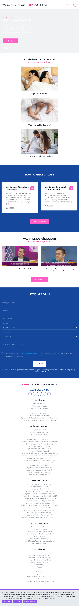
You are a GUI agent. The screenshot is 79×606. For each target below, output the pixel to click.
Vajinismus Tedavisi (39, 430)
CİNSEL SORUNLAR (39, 523)
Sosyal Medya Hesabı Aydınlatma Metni (39, 581)
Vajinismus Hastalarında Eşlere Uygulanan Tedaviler (39, 505)
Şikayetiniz (6, 333)
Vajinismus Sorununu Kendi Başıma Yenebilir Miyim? (39, 456)
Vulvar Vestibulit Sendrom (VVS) (39, 539)
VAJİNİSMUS (39, 400)
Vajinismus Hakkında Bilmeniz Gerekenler (39, 494)
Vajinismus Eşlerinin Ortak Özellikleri (39, 508)
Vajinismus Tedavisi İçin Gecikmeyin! (39, 484)
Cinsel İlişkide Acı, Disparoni (39, 543)
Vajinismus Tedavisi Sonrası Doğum (39, 439)
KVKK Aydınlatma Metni (29, 354)
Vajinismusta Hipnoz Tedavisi (39, 475)
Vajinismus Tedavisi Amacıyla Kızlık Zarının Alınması (39, 498)
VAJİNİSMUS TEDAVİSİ (39, 426)
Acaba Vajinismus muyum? (39, 413)
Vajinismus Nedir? (39, 404)
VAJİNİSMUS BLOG (40, 481)
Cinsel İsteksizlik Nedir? (39, 527)
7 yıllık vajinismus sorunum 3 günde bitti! (56, 188)
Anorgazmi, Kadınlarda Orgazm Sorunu (39, 532)
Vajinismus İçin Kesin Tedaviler (39, 489)
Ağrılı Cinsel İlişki (39, 536)
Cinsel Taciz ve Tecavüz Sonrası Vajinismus (39, 541)
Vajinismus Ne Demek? (39, 408)
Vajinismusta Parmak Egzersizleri (39, 472)
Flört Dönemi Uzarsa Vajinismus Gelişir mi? (39, 510)
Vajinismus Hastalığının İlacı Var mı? (39, 470)
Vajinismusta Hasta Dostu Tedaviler (39, 449)
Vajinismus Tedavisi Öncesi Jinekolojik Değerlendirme (40, 453)
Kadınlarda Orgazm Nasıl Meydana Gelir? (39, 534)
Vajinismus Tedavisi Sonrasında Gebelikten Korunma (39, 442)
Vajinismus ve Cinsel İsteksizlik (39, 437)
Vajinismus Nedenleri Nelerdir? (39, 416)
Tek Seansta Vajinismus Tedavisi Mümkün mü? (39, 460)
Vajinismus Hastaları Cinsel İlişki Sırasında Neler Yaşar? (39, 418)
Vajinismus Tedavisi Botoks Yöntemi (39, 468)
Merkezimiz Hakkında (39, 553)
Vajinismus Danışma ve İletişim (39, 555)
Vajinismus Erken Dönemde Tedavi (39, 458)
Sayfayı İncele (11, 41)
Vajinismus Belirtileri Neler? (39, 411)
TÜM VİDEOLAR (40, 280)
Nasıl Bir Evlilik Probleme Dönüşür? (39, 513)
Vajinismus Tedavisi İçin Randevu (39, 558)
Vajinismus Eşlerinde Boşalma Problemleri (40, 503)
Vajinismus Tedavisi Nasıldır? (39, 434)
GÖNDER (39, 364)
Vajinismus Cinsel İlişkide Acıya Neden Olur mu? (39, 420)
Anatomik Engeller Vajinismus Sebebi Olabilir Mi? (39, 496)
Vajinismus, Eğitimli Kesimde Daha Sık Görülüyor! (39, 517)
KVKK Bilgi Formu (39, 579)
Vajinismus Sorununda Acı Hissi (39, 487)
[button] (72, 5)
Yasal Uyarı (39, 572)
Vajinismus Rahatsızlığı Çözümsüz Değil (16, 188)
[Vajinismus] (30, 394)
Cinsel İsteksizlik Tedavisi (39, 529)
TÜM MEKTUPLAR (39, 221)
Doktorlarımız (39, 565)
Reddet (17, 602)
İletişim (39, 574)
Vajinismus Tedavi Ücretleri (39, 465)
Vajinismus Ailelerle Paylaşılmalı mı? (39, 515)
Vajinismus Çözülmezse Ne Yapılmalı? (39, 491)
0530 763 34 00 (39, 389)
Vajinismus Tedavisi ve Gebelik (39, 446)
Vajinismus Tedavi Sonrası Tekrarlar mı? (39, 463)
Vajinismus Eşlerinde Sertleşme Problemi (39, 501)
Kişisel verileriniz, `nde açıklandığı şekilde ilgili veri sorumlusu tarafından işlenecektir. (40, 354)
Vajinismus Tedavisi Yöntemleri (39, 451)
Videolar (39, 567)
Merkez (5, 324)
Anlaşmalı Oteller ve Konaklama (39, 560)
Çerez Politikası (51, 594)
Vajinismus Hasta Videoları (39, 562)
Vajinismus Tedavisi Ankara (39, 432)
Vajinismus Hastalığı (40, 406)
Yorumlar (39, 569)
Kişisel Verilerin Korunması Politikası (39, 576)
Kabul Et (7, 602)
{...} (32, 202)
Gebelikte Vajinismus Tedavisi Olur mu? (39, 444)
